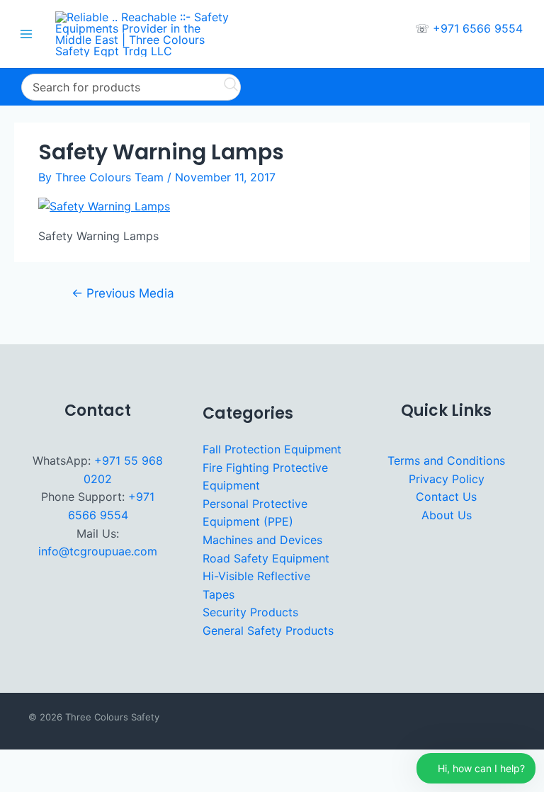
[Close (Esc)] (130, 762)
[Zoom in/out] (17, 762)
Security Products (250, 612)
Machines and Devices (262, 540)
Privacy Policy (446, 479)
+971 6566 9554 (478, 28)
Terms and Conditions (446, 460)
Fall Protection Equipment (272, 449)
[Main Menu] (26, 34)
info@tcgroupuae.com (97, 551)
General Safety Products (268, 630)
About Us (446, 515)
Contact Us (446, 497)
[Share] (92, 762)
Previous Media (123, 292)
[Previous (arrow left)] (17, 783)
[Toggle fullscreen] (55, 762)
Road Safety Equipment (266, 558)
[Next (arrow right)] (55, 783)
